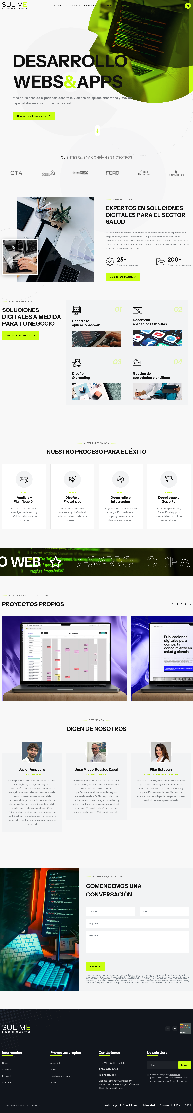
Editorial (6, 1075)
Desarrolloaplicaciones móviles (150, 322)
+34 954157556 (107, 1074)
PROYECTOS (90, 5)
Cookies (164, 1105)
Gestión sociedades (61, 1075)
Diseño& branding (81, 375)
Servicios (7, 1069)
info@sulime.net (108, 1068)
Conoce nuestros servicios (32, 115)
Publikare (55, 1069)
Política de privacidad (170, 982)
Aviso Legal (111, 1105)
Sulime (5, 1062)
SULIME (58, 5)
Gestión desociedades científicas (151, 375)
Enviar (93, 966)
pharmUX (55, 1062)
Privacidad (148, 1105)
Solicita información (121, 276)
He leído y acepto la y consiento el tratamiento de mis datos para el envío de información (170, 1077)
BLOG (119, 5)
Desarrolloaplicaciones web (86, 323)
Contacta (7, 1082)
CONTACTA (133, 5)
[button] (173, 604)
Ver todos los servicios (19, 335)
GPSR (188, 1105)
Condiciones (130, 1105)
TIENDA (108, 5)
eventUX (55, 1082)
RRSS (177, 1105)
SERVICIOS (71, 5)
